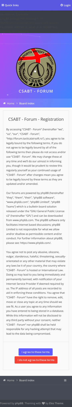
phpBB (19, 403)
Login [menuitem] (67, 5)
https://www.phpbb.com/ (35, 243)
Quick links (12, 5)
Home (10, 380)
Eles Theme (56, 403)
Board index (26, 380)
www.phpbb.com (23, 220)
